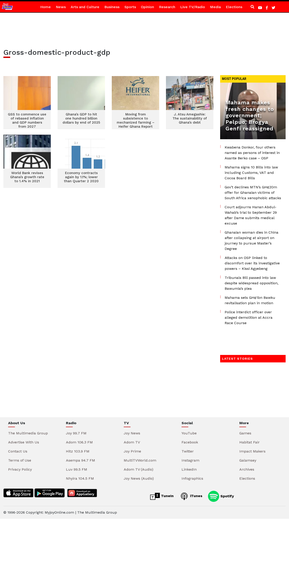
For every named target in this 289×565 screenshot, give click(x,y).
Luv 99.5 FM (76, 469)
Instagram (190, 460)
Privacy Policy (20, 469)
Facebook (190, 442)
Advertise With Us (23, 442)
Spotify (226, 496)
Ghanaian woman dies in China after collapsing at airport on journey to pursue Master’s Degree (251, 240)
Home (45, 7)
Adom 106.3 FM (79, 442)
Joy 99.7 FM (76, 433)
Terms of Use (19, 460)
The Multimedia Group (28, 433)
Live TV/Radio (192, 7)
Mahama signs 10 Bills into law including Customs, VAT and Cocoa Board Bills (251, 172)
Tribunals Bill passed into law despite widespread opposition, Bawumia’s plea (251, 283)
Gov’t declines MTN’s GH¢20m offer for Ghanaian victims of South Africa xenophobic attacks (253, 192)
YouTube (189, 433)
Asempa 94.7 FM (80, 460)
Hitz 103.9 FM (77, 451)
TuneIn (167, 496)
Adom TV (132, 442)
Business (111, 7)
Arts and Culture (85, 7)
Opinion (147, 7)
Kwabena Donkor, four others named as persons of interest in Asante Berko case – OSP (252, 152)
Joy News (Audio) (139, 478)
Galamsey (247, 460)
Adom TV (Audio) (138, 469)
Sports (130, 7)
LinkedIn (189, 469)
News (61, 7)
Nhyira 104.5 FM (80, 478)
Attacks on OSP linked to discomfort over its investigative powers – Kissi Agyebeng (252, 263)
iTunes (195, 496)
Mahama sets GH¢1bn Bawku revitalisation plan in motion (250, 300)
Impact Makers (252, 451)
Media (215, 7)
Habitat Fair (249, 442)
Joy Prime (132, 451)
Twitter (188, 451)
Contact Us (17, 451)
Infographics (192, 478)
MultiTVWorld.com (140, 460)
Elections (234, 7)
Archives (246, 469)
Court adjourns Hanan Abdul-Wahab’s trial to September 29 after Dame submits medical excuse (251, 215)
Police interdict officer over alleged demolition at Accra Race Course (249, 317)
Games (245, 433)
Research (167, 7)
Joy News (132, 433)
